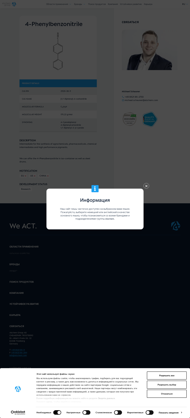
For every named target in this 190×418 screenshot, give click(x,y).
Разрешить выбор (167, 384)
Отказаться (167, 394)
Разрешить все (166, 375)
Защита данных (106, 398)
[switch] (86, 412)
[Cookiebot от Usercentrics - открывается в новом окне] (18, 412)
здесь (49, 401)
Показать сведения (169, 412)
